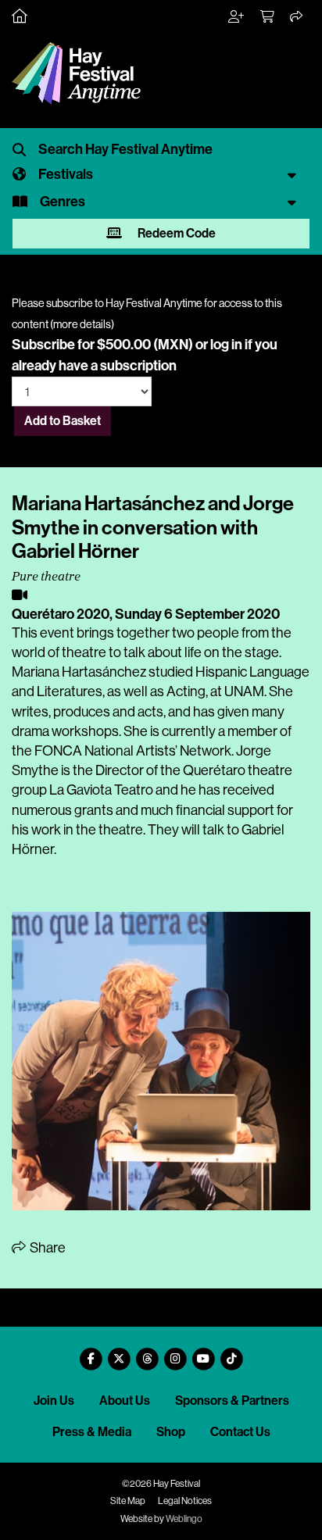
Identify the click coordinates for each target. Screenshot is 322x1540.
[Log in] (237, 17)
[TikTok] (231, 1353)
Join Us (54, 1400)
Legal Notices (185, 1500)
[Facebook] (91, 1353)
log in (226, 344)
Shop (170, 1431)
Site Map (127, 1500)
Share (46, 1248)
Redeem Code (175, 233)
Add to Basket (62, 420)
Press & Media (91, 1431)
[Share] (297, 17)
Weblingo (184, 1518)
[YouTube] (203, 1353)
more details (82, 324)
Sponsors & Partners (232, 1400)
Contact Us (240, 1431)
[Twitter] (119, 1353)
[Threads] (147, 1353)
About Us (124, 1400)
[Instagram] (175, 1353)
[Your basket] (268, 17)
